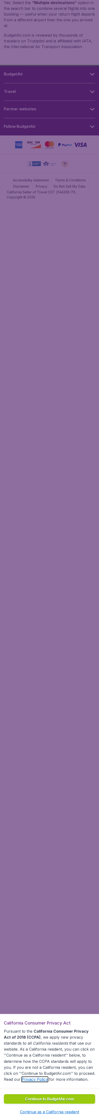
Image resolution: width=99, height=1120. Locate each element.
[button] (49, 1111)
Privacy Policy (35, 1079)
